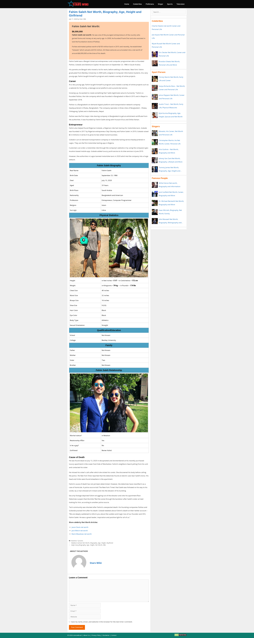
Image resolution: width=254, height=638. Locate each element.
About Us (86, 635)
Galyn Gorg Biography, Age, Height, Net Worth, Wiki (88, 545)
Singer (160, 4)
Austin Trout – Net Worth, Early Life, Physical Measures (171, 106)
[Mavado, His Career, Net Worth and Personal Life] (155, 133)
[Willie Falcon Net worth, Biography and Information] (155, 185)
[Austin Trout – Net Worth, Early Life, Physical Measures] (155, 106)
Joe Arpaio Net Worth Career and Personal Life (168, 36)
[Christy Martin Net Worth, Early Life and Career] (155, 79)
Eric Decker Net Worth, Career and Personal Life (172, 54)
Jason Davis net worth (80, 527)
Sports (170, 4)
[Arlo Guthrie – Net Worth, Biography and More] (155, 151)
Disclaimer (106, 635)
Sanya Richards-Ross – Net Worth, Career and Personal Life (172, 88)
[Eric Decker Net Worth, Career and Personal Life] (155, 54)
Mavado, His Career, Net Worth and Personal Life (171, 133)
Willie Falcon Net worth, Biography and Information (169, 185)
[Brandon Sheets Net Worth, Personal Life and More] (155, 63)
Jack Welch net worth (80, 530)
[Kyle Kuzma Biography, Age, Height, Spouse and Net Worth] (155, 115)
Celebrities (137, 4)
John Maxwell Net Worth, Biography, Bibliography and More (170, 221)
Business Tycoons (77, 541)
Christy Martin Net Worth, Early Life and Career (171, 79)
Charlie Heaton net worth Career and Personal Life (166, 27)
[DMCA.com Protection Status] (181, 636)
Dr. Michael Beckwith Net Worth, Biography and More (171, 203)
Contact (113, 635)
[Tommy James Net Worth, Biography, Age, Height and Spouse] (155, 169)
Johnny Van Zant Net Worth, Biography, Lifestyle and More (170, 160)
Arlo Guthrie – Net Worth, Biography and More (168, 151)
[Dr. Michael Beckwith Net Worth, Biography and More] (155, 203)
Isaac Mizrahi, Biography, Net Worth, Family (170, 212)
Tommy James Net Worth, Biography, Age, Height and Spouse (169, 169)
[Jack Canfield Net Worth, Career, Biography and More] (155, 194)
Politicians (150, 4)
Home (126, 4)
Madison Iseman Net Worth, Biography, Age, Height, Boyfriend (92, 543)
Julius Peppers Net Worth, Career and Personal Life (171, 97)
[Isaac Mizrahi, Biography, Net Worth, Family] (155, 212)
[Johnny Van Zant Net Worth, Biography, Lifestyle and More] (155, 160)
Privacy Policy (96, 635)
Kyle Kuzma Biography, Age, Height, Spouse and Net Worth (170, 115)
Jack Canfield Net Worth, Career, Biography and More (171, 194)
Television (181, 4)
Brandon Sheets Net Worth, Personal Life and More (169, 63)
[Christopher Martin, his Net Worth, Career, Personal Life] (155, 142)
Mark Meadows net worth (82, 534)
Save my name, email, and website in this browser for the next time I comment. (101, 622)
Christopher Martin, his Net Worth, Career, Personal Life (169, 142)
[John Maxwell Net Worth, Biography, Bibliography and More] (155, 221)
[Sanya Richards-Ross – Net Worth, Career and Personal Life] (155, 88)
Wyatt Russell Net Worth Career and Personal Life (166, 45)
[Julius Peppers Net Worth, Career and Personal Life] (155, 97)
